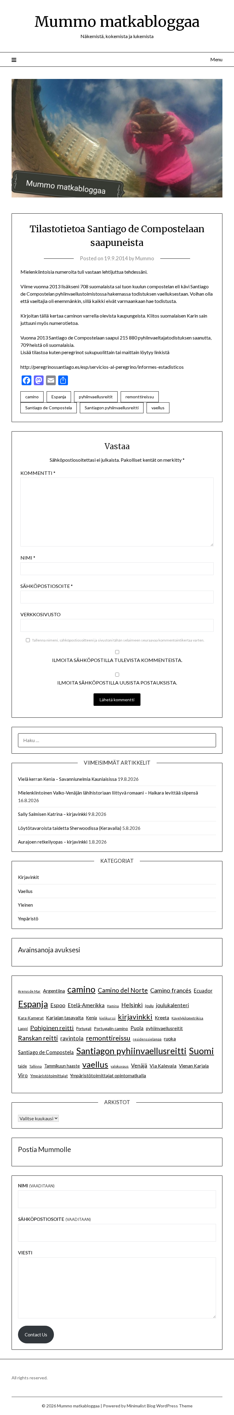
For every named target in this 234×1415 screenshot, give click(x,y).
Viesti (25, 1252)
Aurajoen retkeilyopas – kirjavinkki (52, 841)
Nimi (27, 557)
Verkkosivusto (40, 614)
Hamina (113, 1006)
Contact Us (36, 1334)
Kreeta (162, 1017)
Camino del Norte (123, 990)
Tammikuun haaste (62, 1065)
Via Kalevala (163, 1065)
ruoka (170, 1038)
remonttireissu (140, 396)
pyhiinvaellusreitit (96, 396)
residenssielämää (147, 1039)
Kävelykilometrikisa (187, 1018)
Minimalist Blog (141, 1405)
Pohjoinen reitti (52, 1027)
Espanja (58, 396)
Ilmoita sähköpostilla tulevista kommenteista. (117, 660)
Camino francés (170, 990)
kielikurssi (107, 1018)
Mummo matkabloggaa (117, 21)
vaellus (158, 407)
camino (32, 396)
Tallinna (35, 1066)
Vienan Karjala (194, 1065)
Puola (137, 1028)
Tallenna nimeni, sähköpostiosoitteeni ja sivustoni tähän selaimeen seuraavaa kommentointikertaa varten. (118, 640)
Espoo (57, 1005)
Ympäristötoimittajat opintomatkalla (108, 1075)
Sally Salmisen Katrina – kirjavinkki (52, 814)
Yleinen (25, 905)
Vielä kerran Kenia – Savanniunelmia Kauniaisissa (67, 779)
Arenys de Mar (29, 991)
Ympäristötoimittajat (49, 1075)
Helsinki (132, 1004)
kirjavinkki (135, 1016)
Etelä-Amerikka (86, 1005)
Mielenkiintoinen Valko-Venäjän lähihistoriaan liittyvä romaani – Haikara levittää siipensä (108, 792)
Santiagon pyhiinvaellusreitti (112, 407)
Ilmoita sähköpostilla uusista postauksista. (117, 682)
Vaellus (25, 891)
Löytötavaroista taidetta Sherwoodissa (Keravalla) (69, 828)
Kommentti (37, 473)
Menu (216, 59)
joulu (149, 1005)
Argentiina (54, 991)
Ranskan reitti (38, 1038)
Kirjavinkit (28, 877)
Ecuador (203, 991)
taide (22, 1066)
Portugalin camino (111, 1028)
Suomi (201, 1050)
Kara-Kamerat (31, 1017)
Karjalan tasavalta (64, 1017)
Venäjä (139, 1065)
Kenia (91, 1017)
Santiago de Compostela (48, 407)
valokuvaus (120, 1066)
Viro (23, 1075)
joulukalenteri (172, 1005)
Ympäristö (28, 918)
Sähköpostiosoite (46, 586)
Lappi (23, 1028)
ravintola (71, 1038)
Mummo (144, 258)
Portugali (83, 1028)
